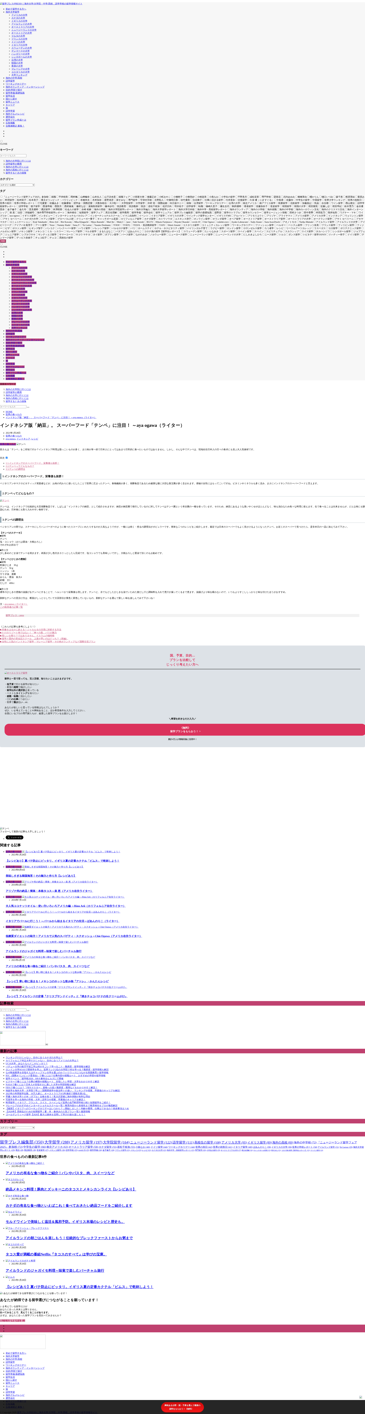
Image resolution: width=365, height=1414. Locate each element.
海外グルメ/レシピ (15, 114)
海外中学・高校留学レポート (180, 1150)
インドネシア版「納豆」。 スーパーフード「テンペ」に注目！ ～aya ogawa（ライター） (51, 417)
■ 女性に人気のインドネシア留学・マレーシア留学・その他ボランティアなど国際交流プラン (48, 641)
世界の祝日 (203, 1147)
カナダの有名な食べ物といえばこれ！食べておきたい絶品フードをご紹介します (69, 1205)
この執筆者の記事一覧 (11, 607)
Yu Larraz (346, 1147)
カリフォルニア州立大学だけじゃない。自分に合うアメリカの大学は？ (42, 1060)
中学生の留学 (34, 1146)
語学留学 (10, 81)
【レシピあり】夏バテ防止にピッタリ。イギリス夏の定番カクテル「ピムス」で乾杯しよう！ (62, 860)
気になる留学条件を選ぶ (12, 1320)
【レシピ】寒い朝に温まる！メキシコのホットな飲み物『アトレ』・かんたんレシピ (57, 981)
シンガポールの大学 (21, 57)
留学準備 (96, 1150)
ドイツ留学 (159, 1147)
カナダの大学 (18, 18)
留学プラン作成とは (16, 120)
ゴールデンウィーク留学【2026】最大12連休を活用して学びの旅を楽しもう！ (46, 1114)
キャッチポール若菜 (262, 1150)
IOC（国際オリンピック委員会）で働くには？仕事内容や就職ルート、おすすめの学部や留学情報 (56, 1075)
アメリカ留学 (86, 1142)
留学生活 (10, 96)
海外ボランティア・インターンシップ (25, 87)
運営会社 (10, 117)
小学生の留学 (213, 1150)
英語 (20, 1150)
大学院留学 (116, 1142)
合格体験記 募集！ (15, 126)
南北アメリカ (57, 1146)
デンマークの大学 (20, 51)
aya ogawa (10, 439)
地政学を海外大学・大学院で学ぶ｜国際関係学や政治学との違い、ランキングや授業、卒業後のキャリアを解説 (63, 1090)
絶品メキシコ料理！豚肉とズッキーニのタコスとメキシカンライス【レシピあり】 (71, 1189)
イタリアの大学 (19, 45)
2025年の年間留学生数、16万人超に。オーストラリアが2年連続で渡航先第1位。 (47, 1093)
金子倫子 (108, 1150)
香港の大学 (17, 66)
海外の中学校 (305, 1142)
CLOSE (3, 144)
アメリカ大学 (234, 1142)
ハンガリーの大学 (20, 54)
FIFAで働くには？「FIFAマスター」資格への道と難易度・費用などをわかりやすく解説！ (52, 1087)
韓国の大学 (17, 63)
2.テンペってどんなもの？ (20, 466)
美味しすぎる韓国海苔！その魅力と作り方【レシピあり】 (41, 875)
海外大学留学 (12, 12)
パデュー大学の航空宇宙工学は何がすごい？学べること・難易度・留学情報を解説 (48, 1066)
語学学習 (10, 111)
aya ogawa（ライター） (16, 604)
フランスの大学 (19, 39)
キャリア (10, 105)
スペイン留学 (316, 1150)
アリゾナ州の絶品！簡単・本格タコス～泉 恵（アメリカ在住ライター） (49, 890)
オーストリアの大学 (21, 33)
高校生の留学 (207, 1142)
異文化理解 (247, 1150)
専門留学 (200, 1150)
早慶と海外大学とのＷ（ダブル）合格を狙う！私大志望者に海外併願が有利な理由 (48, 1096)
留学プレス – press (15, 615)
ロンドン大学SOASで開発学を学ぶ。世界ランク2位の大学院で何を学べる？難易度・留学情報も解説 (57, 1069)
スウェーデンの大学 (21, 48)
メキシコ (135, 1150)
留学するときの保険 (16, 173)
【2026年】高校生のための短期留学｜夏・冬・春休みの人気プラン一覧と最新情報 (48, 1111)
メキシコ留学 (57, 1150)
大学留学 (57, 1142)
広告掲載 (10, 123)
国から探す (11, 99)
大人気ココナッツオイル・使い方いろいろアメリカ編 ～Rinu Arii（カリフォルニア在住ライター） (66, 905)
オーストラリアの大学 (22, 27)
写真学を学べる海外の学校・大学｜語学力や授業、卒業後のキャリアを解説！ (46, 1099)
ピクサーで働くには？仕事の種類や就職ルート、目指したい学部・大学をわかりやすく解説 (52, 1081)
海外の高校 (282, 1142)
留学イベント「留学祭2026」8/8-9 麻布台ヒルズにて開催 (34, 1078)
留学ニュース (12, 102)
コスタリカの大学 (20, 72)
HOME (9, 412)
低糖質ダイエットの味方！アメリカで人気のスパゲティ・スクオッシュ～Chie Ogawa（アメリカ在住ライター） (74, 936)
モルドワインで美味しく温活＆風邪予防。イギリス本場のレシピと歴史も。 (65, 1222)
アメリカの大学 (19, 15)
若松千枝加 (126, 1147)
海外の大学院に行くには (18, 161)
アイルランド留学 (328, 1147)
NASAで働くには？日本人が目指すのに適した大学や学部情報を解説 (41, 1084)
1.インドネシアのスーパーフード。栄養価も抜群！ (32, 463)
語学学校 (72, 1150)
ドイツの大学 (18, 42)
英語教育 (30, 1150)
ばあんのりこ (262, 1147)
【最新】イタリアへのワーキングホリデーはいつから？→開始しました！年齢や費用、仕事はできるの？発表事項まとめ (67, 1108)
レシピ (34, 439)
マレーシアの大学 (20, 69)
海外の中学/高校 (14, 78)
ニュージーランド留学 (151, 1142)
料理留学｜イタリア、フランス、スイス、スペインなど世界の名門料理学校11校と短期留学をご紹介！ (58, 1102)
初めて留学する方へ (16, 9)
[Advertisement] (85, 767)
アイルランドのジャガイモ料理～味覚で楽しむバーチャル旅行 (44, 951)
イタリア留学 (242, 1147)
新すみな (276, 1150)
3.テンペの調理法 (15, 469)
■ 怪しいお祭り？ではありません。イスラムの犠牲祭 (27, 635)
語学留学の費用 (14, 164)
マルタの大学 (18, 36)
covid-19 (83, 1150)
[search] (28, 407)
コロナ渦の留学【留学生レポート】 (295, 1150)
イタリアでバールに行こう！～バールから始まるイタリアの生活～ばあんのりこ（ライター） (62, 921)
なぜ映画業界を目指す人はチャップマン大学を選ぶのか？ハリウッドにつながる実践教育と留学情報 (57, 1072)
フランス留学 (122, 1150)
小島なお (143, 1147)
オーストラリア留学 (83, 1146)
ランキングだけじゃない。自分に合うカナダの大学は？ (34, 1057)
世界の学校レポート (304, 1147)
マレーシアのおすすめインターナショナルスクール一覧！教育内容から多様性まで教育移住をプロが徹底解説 (61, 1105)
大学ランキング (19, 75)
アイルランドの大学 (21, 24)
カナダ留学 (108, 1147)
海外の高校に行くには (17, 170)
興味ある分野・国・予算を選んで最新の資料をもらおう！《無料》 (182, 1407)
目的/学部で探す (14, 90)
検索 (3, 241)
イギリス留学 (259, 1142)
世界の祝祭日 (222, 1147)
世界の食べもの (14, 414)
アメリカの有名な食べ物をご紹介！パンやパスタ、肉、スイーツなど (48, 966)
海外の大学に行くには (17, 167)
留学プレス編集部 (22, 1142)
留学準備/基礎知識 (15, 93)
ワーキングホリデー (16, 84)
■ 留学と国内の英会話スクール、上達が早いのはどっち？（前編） (34, 638)
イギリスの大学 (19, 21)
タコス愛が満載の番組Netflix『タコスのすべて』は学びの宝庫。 (56, 1254)
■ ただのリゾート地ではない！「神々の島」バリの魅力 (28, 632)
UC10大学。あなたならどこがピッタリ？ (27, 1063)
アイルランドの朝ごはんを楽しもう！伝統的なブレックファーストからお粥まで (69, 1238)
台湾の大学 (17, 60)
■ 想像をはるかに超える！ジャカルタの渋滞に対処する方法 (30, 629)
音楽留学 (43, 1150)
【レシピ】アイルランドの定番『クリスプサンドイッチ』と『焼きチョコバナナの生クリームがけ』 (67, 996)
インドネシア (23, 439)
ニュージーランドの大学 (23, 30)
